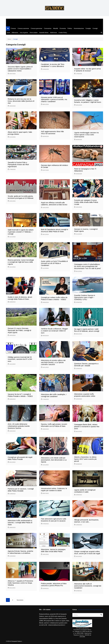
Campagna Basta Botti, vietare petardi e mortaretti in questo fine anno (86, 427)
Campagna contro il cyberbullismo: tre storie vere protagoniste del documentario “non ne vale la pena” (87, 266)
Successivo (20, 600)
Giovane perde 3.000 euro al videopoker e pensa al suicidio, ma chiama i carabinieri (54, 99)
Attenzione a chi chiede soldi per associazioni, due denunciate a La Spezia (54, 460)
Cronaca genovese (36, 28)
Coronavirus (47, 28)
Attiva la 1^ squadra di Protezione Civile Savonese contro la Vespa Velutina (20, 583)
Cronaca (13, 28)
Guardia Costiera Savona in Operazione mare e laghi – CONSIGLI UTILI (84, 297)
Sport (8, 32)
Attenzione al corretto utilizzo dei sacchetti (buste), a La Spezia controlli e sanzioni (53, 362)
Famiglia (88, 28)
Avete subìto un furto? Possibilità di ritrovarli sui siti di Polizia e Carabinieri (54, 263)
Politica (70, 28)
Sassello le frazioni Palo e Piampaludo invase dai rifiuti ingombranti (18, 164)
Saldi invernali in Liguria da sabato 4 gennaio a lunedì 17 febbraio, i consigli (20, 232)
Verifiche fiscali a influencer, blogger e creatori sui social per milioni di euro (54, 331)
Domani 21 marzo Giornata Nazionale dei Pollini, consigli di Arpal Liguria (19, 330)
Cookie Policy (63, 32)
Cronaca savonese (23, 28)
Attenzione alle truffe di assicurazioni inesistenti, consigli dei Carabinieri (87, 586)
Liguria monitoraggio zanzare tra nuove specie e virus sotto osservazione (86, 135)
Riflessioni (15, 32)
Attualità (55, 28)
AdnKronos (53, 32)
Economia (63, 28)
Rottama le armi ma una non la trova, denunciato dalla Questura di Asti (21, 101)
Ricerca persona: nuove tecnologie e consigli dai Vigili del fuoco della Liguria (21, 262)
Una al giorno (24, 32)
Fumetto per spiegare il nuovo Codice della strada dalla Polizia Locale (86, 202)
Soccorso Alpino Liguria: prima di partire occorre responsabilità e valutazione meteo (20, 69)
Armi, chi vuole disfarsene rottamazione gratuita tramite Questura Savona (19, 426)
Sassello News (43, 32)
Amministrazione (79, 28)
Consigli (95, 28)
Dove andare (34, 32)
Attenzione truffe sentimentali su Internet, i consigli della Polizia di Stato (20, 523)
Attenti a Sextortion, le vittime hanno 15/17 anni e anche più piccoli (85, 459)
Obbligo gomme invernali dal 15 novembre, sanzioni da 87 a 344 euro (20, 359)
